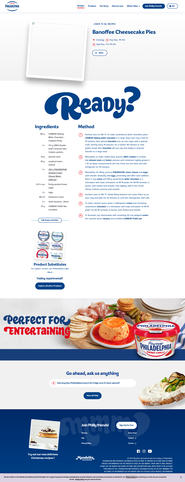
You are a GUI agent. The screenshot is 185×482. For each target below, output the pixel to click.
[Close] (181, 477)
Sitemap (84, 433)
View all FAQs (93, 396)
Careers (131, 443)
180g (42, 134)
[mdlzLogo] (85, 458)
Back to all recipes (105, 24)
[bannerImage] (92, 329)
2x (43, 145)
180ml (42, 197)
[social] (138, 451)
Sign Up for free (126, 425)
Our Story (104, 6)
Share (101, 53)
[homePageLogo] (12, 6)
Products (92, 6)
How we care (117, 6)
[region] (92, 477)
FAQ (82, 438)
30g (43, 206)
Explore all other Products (50, 286)
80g (43, 161)
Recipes (80, 6)
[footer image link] (44, 435)
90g (43, 157)
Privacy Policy (86, 443)
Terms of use (132, 433)
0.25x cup (40, 184)
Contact (131, 438)
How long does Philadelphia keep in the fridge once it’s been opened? (88, 383)
